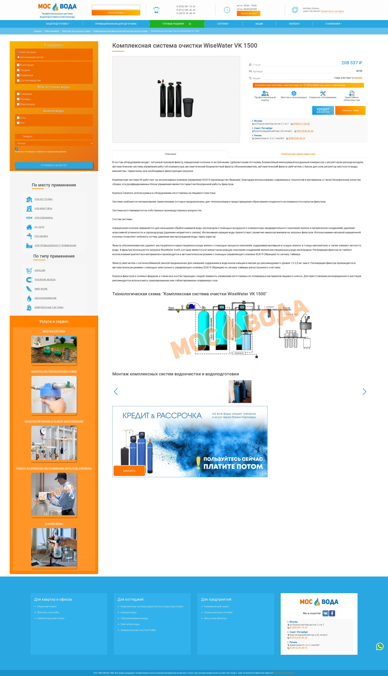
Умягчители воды (130, 624)
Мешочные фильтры (215, 618)
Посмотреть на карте (332, 11)
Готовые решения (173, 24)
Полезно (294, 24)
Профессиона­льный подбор (265, 98)
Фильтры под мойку (48, 612)
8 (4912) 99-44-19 (186, 13)
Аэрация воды (129, 612)
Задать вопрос (249, 13)
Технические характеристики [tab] (298, 153)
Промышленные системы (218, 612)
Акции (259, 24)
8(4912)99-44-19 (297, 138)
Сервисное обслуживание (322, 97)
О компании (332, 24)
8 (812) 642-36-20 (186, 10)
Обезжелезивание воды (134, 618)
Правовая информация (284, 673)
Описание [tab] (170, 153)
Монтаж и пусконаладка (294, 97)
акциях (358, 77)
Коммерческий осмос (216, 606)
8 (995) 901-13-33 (186, 6)
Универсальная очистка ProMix (138, 630)
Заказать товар (350, 110)
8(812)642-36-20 (305, 131)
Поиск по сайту (116, 12)
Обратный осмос (47, 606)
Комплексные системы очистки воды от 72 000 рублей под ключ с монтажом (300, 85)
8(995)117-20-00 (301, 124)
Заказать (129, 470)
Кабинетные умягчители (50, 618)
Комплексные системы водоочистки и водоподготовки (152, 606)
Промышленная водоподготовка (115, 24)
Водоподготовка (57, 24)
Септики (222, 24)
